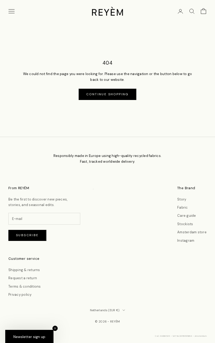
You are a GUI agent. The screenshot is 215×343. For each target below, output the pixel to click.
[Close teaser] (55, 328)
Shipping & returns (24, 270)
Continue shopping (107, 94)
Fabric (182, 207)
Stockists (185, 224)
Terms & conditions (24, 286)
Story (181, 199)
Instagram (185, 240)
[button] (29, 336)
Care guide (186, 215)
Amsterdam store (192, 232)
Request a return (22, 278)
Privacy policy (20, 294)
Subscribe (27, 235)
